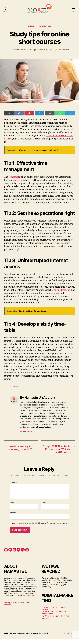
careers (15, 386)
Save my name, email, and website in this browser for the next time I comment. (39, 523)
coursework (14, 177)
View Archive (26, 431)
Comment (14, 482)
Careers (31, 26)
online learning (62, 290)
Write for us (30, 595)
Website (13, 513)
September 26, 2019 (44, 50)
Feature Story (44, 26)
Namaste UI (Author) (23, 50)
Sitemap (7, 605)
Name (12, 502)
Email (43, 502)
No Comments (63, 50)
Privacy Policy (10, 602)
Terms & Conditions (25, 602)
